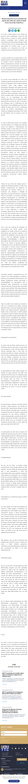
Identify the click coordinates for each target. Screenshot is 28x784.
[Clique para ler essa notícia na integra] (14, 678)
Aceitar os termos (14, 781)
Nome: (3, 732)
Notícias (7, 8)
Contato (21, 763)
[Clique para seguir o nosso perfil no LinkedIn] (22, 748)
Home (2, 8)
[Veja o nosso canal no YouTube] (25, 748)
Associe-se (22, 759)
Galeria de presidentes (7, 756)
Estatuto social (19, 754)
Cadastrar (5, 741)
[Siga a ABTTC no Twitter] (19, 748)
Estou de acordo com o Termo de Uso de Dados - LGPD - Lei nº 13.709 (14, 738)
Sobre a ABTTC (5, 753)
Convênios (4, 763)
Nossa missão (5, 754)
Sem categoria (14, 15)
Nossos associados (6, 760)
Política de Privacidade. (20, 778)
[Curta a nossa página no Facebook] (12, 748)
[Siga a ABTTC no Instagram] (15, 748)
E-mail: (3, 734)
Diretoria (18, 753)
